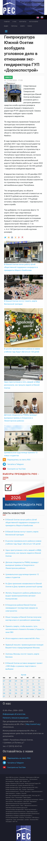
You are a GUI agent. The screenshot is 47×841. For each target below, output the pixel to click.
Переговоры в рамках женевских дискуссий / (17, 807)
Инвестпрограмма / (10, 793)
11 (10, 687)
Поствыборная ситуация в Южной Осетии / (16, 811)
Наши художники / (18, 801)
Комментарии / (19, 797)
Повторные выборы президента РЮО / (15, 809)
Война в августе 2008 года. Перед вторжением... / (17, 779)
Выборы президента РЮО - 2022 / (30, 787)
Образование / (33, 801)
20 (22, 690)
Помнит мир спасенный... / (31, 809)
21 (28, 690)
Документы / (28, 791)
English (38, 18)
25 (10, 693)
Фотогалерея (33, 21)
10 (4, 687)
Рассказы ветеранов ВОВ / (12, 817)
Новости (8, 77)
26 (16, 693)
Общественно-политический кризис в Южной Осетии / (19, 803)
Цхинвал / (27, 819)
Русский (42, 18)
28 (10, 681)
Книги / (13, 797)
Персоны (14, 26)
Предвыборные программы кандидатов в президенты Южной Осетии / (23, 813)
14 (28, 687)
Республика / (28, 817)
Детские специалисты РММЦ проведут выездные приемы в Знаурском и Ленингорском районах (20, 418)
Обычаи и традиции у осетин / (13, 805)
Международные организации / (31, 799)
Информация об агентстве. (14, 714)
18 (10, 690)
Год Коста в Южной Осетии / (12, 791)
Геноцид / (24, 789)
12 (16, 687)
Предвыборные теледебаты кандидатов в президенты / (19, 815)
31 (28, 681)
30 (22, 681)
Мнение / (41, 799)
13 (22, 687)
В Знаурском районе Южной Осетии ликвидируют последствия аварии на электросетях (21, 608)
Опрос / (22, 805)
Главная (7, 21)
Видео (6, 26)
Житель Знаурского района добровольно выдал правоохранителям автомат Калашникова (23, 596)
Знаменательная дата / (37, 791)
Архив (23, 675)
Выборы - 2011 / (27, 781)
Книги (22, 26)
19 (16, 690)
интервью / (18, 793)
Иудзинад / (8, 797)
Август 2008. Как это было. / (12, 777)
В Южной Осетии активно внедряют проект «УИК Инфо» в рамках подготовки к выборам (24, 666)
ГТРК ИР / (22, 791)
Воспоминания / (34, 779)
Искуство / (24, 793)
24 (4, 693)
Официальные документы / (31, 805)
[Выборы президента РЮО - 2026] (23, 495)
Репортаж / (22, 817)
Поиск (29, 26)
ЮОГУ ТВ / (15, 821)
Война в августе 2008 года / (32, 777)
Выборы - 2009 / (18, 781)
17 (4, 690)
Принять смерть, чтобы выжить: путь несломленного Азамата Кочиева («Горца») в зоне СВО (24, 629)
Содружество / (9, 819)
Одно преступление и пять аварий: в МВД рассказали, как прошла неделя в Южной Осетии (22, 385)
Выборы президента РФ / (12, 785)
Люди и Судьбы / (27, 797)
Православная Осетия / (32, 811)
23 (39, 690)
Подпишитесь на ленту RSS (18, 460)
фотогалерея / (20, 819)
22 (34, 690)
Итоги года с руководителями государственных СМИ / (19, 795)
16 (39, 687)
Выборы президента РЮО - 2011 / (26, 785)
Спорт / (15, 819)
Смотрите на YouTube (16, 469)
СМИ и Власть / (35, 817)
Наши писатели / (10, 801)
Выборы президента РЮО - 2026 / (14, 789)
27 (4, 681)
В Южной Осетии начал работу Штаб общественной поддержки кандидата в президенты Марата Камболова (21, 267)
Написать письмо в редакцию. (16, 718)
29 (16, 681)
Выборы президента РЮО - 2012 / (14, 787)
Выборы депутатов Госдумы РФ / (33, 783)
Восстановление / (10, 781)
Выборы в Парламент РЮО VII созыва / (15, 783)
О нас (14, 21)
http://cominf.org (33, 724)
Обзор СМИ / (26, 801)
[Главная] (23, 833)
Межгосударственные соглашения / (14, 799)
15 (34, 687)
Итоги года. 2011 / (36, 795)
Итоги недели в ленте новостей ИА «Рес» (22, 638)
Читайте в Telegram (15, 464)
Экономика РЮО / (34, 819)
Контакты (22, 21)
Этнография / (9, 821)
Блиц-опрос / (23, 777)
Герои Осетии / (30, 789)
